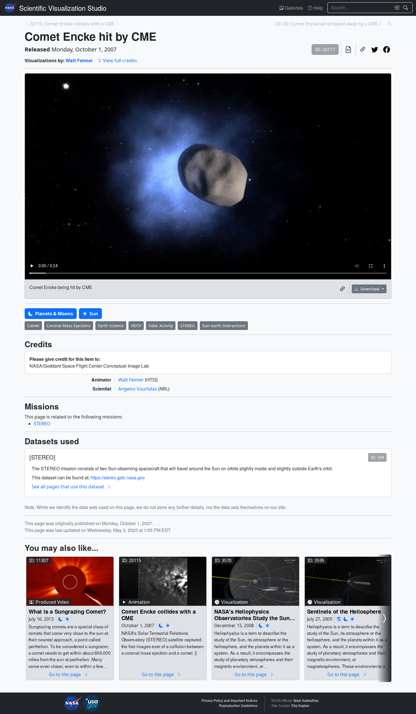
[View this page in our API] (348, 49)
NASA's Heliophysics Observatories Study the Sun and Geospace (252, 614)
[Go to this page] (69, 581)
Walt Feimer (79, 60)
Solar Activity (161, 325)
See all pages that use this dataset (68, 487)
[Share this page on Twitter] (374, 49)
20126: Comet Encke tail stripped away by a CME (326, 24)
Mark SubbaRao (306, 701)
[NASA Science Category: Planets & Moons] (60, 619)
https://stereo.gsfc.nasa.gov (118, 477)
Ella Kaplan (300, 706)
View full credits (120, 60)
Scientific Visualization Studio (62, 8)
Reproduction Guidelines (238, 706)
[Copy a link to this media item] (342, 289)
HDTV (136, 325)
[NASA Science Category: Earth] (339, 619)
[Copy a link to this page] (363, 49)
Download (370, 289)
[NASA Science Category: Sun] (67, 619)
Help (317, 8)
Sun (93, 313)
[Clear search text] (395, 7)
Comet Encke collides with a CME (158, 614)
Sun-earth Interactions (223, 325)
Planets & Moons (53, 313)
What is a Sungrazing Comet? (67, 611)
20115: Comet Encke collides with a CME (71, 24)
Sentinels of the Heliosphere (344, 611)
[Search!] (406, 7)
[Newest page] (389, 23)
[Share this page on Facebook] (386, 49)
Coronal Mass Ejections (69, 325)
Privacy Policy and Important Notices (229, 701)
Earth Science (111, 325)
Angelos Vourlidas (138, 389)
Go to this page (65, 674)
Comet (33, 325)
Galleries (293, 8)
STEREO (187, 325)
